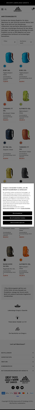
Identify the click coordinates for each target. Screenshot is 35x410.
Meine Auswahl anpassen (17, 222)
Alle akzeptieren (17, 213)
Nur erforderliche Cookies (17, 218)
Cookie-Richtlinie (25, 208)
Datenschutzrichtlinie (8, 208)
